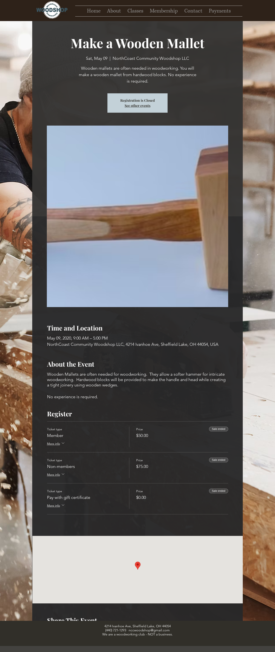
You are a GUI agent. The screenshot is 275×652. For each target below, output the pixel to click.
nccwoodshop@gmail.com (149, 630)
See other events (137, 105)
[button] (193, 11)
